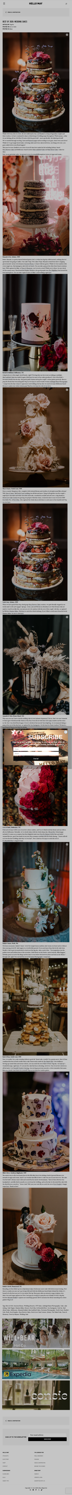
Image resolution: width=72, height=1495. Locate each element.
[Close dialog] (65, 732)
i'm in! (36, 759)
